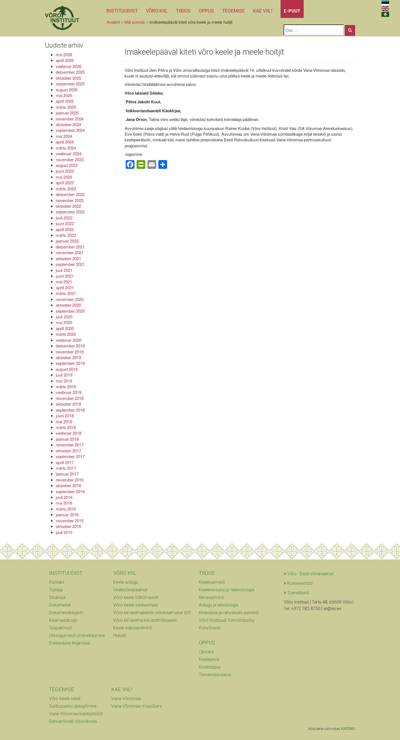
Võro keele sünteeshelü (135, 605)
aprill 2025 (65, 101)
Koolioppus (210, 667)
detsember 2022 (70, 194)
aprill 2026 (65, 60)
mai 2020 (64, 322)
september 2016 (70, 491)
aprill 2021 (65, 287)
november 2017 (70, 444)
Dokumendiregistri (66, 612)
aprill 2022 (65, 229)
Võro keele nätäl (64, 698)
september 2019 (70, 363)
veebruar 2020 (68, 340)
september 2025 (70, 83)
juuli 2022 (64, 217)
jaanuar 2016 (67, 514)
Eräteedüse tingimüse (69, 643)
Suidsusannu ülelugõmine (73, 706)
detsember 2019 (70, 346)
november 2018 (70, 398)
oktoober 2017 (68, 450)
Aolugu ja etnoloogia (218, 605)
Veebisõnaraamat (130, 589)
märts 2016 (66, 509)
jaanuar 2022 (67, 241)
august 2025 (67, 89)
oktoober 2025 (68, 78)
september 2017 (70, 456)
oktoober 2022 (68, 206)
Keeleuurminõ (212, 582)
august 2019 (67, 369)
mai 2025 (64, 95)
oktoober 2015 (68, 526)
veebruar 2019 (68, 392)
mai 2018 (64, 421)
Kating (348, 729)
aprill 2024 (65, 142)
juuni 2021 (65, 276)
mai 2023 (64, 177)
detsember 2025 (70, 72)
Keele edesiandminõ (132, 627)
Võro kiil (157, 11)
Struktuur (57, 597)
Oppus (206, 11)
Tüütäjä (56, 589)
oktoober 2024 (68, 124)
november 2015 (70, 520)
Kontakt (56, 582)
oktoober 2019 (68, 357)
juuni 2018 (65, 415)
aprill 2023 (65, 182)
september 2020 (70, 311)
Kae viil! (262, 11)
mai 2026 (64, 54)
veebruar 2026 (68, 66)
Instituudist (122, 11)
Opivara (206, 651)
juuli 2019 (64, 375)
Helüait (119, 635)
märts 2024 (66, 148)
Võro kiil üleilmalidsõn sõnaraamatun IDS (152, 612)
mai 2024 (64, 136)
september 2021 (70, 264)
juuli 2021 (64, 270)
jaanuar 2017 (67, 474)
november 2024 (70, 119)
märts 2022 (66, 235)
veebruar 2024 (68, 153)
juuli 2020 (64, 316)
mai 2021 (64, 281)
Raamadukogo (63, 620)
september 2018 (70, 410)
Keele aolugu (125, 582)
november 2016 (70, 480)
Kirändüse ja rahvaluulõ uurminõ (229, 612)
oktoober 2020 (68, 305)
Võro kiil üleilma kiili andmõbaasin (145, 620)
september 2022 (70, 211)
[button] (350, 30)
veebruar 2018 (68, 433)
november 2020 (70, 299)
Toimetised (297, 592)
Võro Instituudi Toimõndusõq (226, 620)
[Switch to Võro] (385, 14)
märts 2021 (66, 293)
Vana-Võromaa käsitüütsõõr (76, 713)
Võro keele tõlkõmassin (136, 597)
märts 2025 (66, 107)
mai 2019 (64, 381)
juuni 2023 (65, 171)
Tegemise (233, 11)
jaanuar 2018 (67, 439)
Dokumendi (59, 605)
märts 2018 (66, 427)
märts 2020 (66, 334)
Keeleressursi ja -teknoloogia (226, 589)
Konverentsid (299, 583)
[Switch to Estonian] (385, 3)
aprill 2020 (65, 328)
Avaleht (113, 22)
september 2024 (70, 130)
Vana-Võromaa (126, 698)
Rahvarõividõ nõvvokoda (73, 721)
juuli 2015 (64, 532)
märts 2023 (66, 188)
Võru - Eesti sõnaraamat (310, 573)
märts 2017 (66, 468)
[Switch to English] (385, 9)
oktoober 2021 (68, 258)
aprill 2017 (65, 462)
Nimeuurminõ (211, 597)
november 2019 (70, 352)
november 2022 (70, 200)
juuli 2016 (64, 497)
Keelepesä (209, 659)
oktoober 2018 (68, 404)
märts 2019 (66, 386)
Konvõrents (210, 627)
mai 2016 (64, 503)
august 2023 (67, 165)
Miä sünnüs (134, 22)
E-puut (292, 11)
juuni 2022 (65, 223)
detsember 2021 (70, 247)
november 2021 (70, 252)
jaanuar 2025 (67, 113)
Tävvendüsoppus (215, 674)
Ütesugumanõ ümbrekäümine (77, 635)
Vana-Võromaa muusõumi (136, 706)
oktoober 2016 (68, 485)
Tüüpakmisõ (60, 627)
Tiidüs (183, 11)
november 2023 (70, 159)
